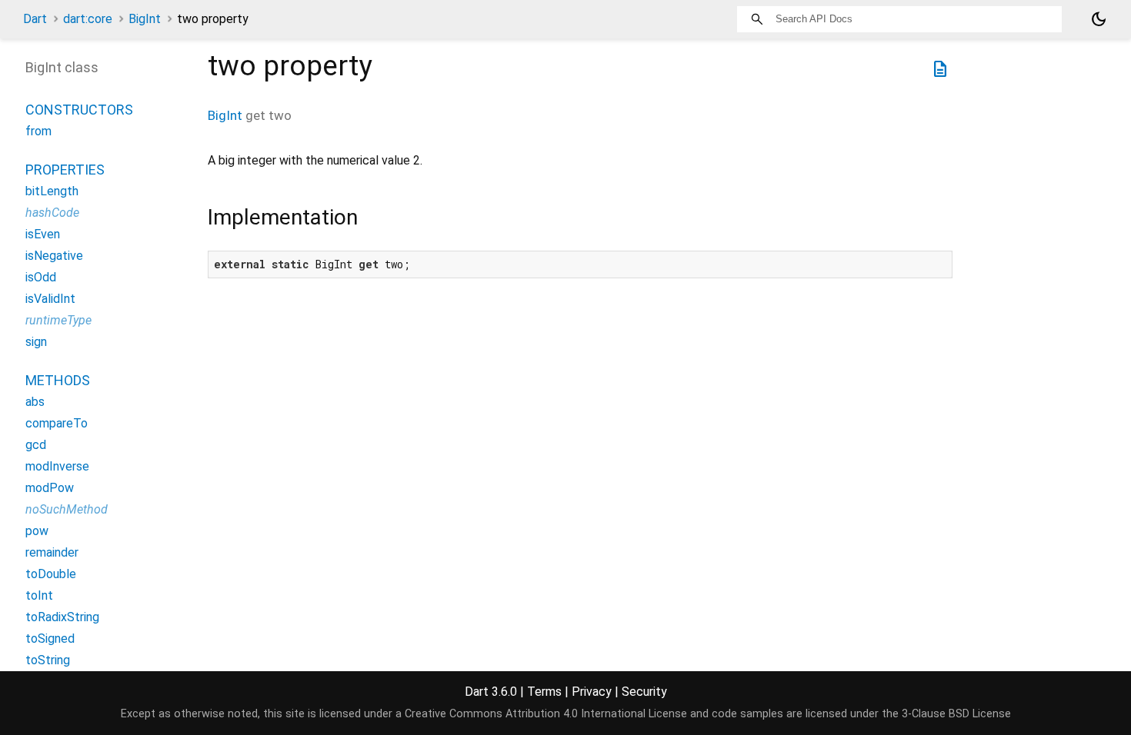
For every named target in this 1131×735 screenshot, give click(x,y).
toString (47, 660)
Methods (57, 380)
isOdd (40, 277)
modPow (49, 488)
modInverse (57, 466)
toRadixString (62, 617)
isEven (42, 234)
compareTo (56, 423)
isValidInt (50, 298)
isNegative (54, 255)
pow (36, 531)
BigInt (144, 19)
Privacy (592, 691)
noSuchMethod (66, 509)
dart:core (87, 19)
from (38, 131)
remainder (51, 552)
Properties (65, 169)
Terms (544, 691)
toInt (39, 595)
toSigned (50, 638)
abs (35, 401)
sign (36, 341)
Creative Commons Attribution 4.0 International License (546, 713)
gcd (35, 444)
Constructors (79, 109)
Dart (35, 19)
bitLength (51, 191)
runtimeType (58, 320)
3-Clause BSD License (956, 713)
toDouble (50, 574)
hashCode (52, 212)
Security (644, 691)
